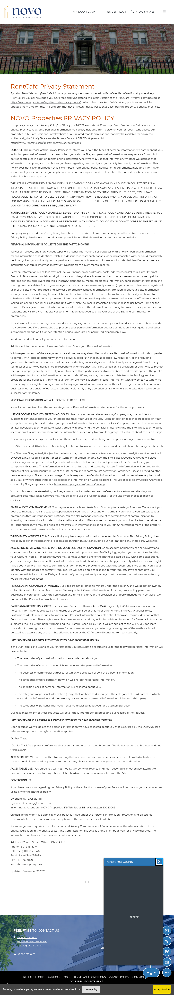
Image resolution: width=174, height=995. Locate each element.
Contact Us (140, 972)
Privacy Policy (119, 972)
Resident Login (118, 9)
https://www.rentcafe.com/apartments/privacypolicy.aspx (46, 138)
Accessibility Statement (86, 977)
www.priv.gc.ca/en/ (33, 859)
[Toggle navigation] (164, 9)
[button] (151, 972)
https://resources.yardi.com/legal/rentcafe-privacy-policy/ (46, 98)
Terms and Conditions (90, 972)
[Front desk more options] (167, 972)
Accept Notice (162, 989)
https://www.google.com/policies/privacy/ (79, 480)
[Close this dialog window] (159, 862)
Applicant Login (86, 9)
